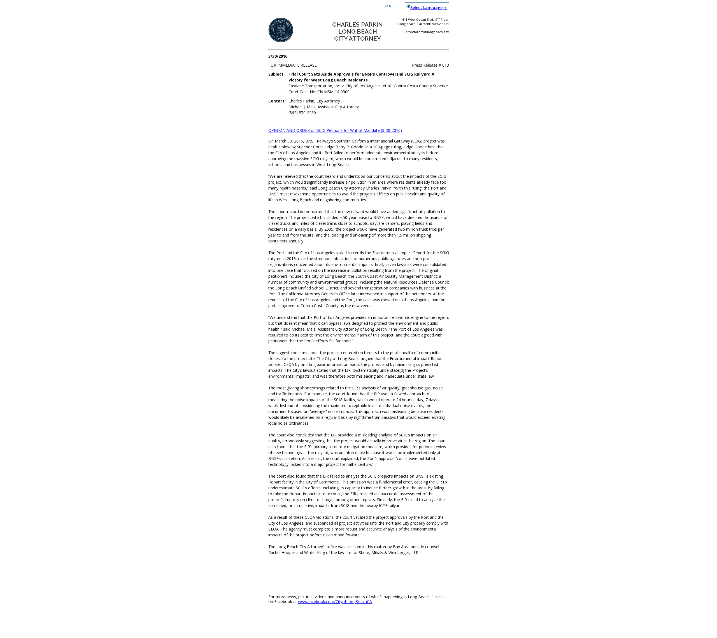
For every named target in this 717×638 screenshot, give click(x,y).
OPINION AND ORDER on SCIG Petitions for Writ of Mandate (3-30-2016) (335, 130)
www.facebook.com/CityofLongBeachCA (335, 601)
